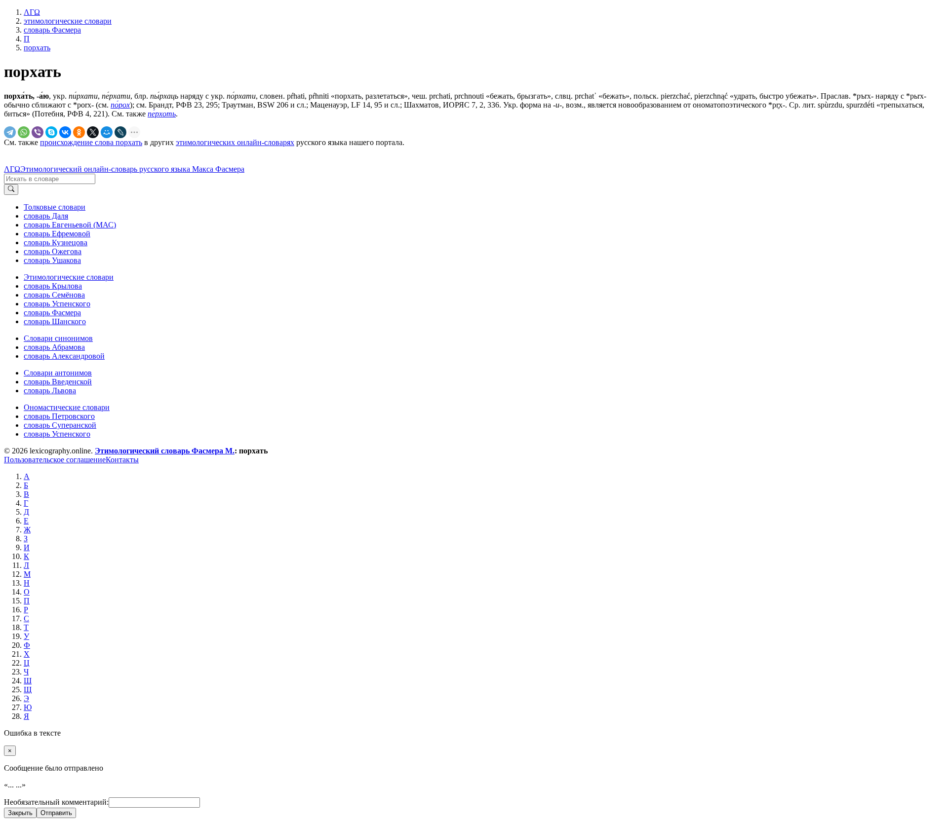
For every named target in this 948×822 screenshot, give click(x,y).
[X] (93, 132)
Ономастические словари (67, 407)
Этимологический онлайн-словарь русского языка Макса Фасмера (132, 169)
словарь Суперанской (60, 425)
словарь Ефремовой (57, 233)
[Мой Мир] (107, 132)
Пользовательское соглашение (55, 459)
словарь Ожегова (52, 251)
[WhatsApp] (24, 132)
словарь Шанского (55, 321)
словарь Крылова (53, 286)
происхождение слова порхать (91, 142)
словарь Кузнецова (55, 242)
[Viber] (37, 132)
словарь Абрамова (54, 347)
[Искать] (11, 189)
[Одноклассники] (79, 132)
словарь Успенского (57, 303)
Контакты (122, 459)
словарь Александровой (64, 356)
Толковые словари (54, 207)
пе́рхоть (162, 114)
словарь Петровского (59, 416)
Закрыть (20, 813)
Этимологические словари (69, 277)
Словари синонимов (58, 338)
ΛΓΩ (12, 169)
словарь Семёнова (54, 295)
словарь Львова (50, 390)
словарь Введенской (58, 381)
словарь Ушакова (52, 260)
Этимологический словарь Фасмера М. (165, 451)
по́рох (120, 105)
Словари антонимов (58, 373)
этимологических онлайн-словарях (235, 142)
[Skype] (51, 132)
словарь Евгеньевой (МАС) (70, 225)
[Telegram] (10, 132)
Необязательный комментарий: (56, 802)
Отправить (56, 813)
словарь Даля (46, 216)
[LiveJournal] (120, 132)
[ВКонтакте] (65, 132)
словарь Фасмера (52, 312)
